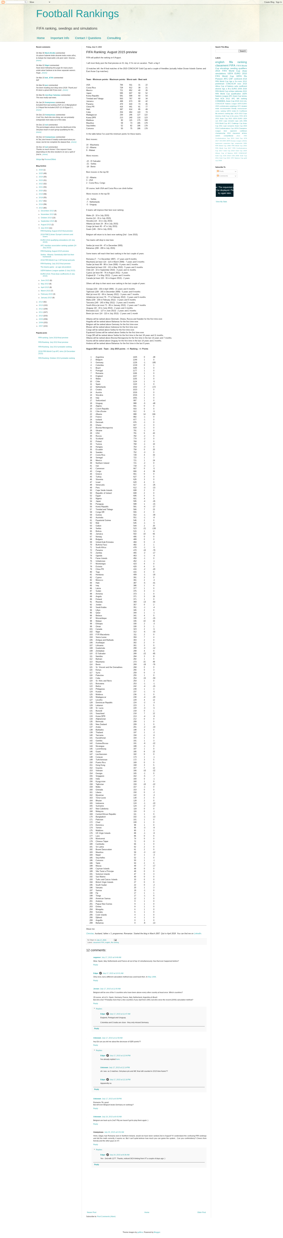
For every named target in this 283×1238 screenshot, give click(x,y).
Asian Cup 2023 (241, 126)
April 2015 (45, 287)
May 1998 (152, 977)
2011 (41, 312)
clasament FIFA (98, 942)
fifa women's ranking (222, 113)
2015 (41, 208)
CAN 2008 (235, 155)
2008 (41, 322)
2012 (41, 309)
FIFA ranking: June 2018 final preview (53, 338)
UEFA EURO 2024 (240, 118)
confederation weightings (228, 106)
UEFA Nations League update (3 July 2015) (58, 271)
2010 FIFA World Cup (231, 74)
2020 (41, 191)
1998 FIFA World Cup (234, 145)
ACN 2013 (238, 113)
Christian (90, 933)
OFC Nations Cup (237, 158)
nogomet (97, 957)
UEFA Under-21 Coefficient (237, 111)
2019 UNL (243, 101)
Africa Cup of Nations (224, 86)
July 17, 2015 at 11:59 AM (112, 1038)
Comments (223, 176)
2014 (41, 302)
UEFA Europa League (234, 141)
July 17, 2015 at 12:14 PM (119, 1068)
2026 (41, 170)
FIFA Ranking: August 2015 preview (55, 251)
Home (41, 38)
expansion (227, 143)
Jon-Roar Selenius (52, 95)
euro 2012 (242, 81)
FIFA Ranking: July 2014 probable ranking (55, 347)
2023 (41, 180)
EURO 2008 (237, 89)
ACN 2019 (227, 155)
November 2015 (47, 214)
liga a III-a (226, 89)
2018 (41, 198)
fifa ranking (115, 942)
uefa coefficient (240, 86)
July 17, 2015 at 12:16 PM (120, 1080)
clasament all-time (240, 133)
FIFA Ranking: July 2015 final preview (55, 264)
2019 (41, 194)
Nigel (47, 65)
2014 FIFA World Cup (227, 71)
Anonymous (50, 102)
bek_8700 (49, 78)
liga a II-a (233, 81)
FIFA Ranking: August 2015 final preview (57, 231)
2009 (41, 319)
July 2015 (45, 228)
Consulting (114, 38)
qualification (236, 94)
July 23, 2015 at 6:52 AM (114, 1132)
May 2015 (45, 284)
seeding (234, 68)
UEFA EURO (234, 73)
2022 (41, 184)
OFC (239, 106)
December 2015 (47, 211)
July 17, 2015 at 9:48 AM (111, 957)
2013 (41, 305)
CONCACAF (231, 84)
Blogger (157, 1232)
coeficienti (238, 79)
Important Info (60, 38)
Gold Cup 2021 (224, 158)
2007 (41, 326)
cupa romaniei (228, 121)
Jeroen (96, 989)
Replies (99, 1009)
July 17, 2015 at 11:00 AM (110, 989)
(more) (38, 60)
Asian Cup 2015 (226, 118)
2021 (41, 187)
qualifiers (242, 68)
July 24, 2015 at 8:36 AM (119, 1155)
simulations (220, 73)
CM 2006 (222, 141)
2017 (41, 201)
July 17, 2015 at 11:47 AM (120, 1014)
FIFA (241, 116)
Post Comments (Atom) (106, 1216)
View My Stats (221, 202)
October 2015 (46, 218)
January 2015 (46, 298)
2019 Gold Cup (236, 150)
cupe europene (228, 126)
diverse (218, 89)
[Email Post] (115, 940)
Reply (95, 965)
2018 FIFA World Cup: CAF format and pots (58, 260)
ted (46, 125)
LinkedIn (197, 933)
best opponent (230, 131)
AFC (226, 79)
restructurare (242, 108)
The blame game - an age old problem (56, 267)
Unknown (97, 1038)
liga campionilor (236, 143)
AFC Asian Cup (235, 96)
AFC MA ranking (239, 99)
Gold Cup (225, 116)
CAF (231, 79)
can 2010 (218, 121)
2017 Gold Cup (224, 150)
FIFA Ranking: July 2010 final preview (53, 342)
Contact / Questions (88, 38)
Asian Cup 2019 (232, 101)
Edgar (95, 973)
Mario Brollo (50, 53)
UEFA (239, 76)
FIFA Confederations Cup (224, 128)
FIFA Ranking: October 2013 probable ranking (56, 358)
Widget (39, 159)
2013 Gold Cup (237, 138)
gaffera (140, 1232)
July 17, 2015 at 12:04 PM (120, 1056)
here (118, 1059)
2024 (41, 177)
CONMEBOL (220, 101)
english (107, 942)
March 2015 (46, 291)
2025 (41, 173)
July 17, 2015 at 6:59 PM (112, 1099)
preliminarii (219, 84)
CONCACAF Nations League (226, 104)
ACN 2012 (225, 99)
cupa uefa (238, 121)
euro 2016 (242, 84)
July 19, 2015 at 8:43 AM (112, 1117)
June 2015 (45, 280)
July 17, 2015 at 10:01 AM (113, 973)
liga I (232, 113)
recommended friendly (228, 108)
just (46, 85)
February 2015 (47, 294)
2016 (41, 204)
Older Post (201, 1212)
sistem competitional (224, 136)
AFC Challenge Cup (235, 123)
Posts (221, 171)
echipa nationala (235, 91)
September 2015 (48, 221)
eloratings (224, 68)
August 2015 (46, 225)
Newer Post (91, 1212)
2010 (41, 316)
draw (244, 71)
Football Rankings (77, 13)
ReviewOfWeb (50, 159)
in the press (234, 116)
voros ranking (220, 111)
